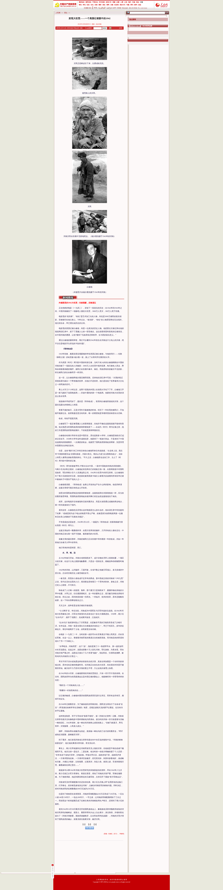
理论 (80, 5)
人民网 (58, 13)
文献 (111, 5)
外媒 (133, 2)
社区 (88, 5)
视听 (100, 5)
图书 (135, 5)
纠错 (81, 28)
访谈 (96, 5)
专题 (127, 5)
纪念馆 (116, 5)
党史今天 (122, 5)
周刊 (131, 5)
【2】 (89, 824)
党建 (114, 2)
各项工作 (108, 2)
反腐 (117, 2)
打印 (68, 28)
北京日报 (98, 24)
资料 (108, 5)
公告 (125, 2)
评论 (84, 5)
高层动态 (81, 2)
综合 (137, 2)
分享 (120, 28)
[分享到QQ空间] (110, 28)
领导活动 (88, 2)
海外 (129, 2)
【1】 (84, 824)
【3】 (95, 824)
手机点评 (76, 28)
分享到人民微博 (52, 872)
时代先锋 (102, 2)
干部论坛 (95, 2)
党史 (104, 5)
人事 (121, 2)
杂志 (139, 5)
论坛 (92, 5)
